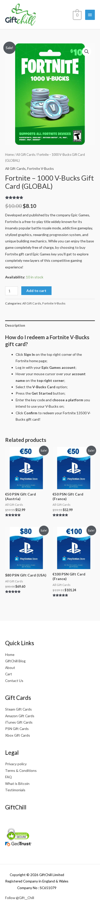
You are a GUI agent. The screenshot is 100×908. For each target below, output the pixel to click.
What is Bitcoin (17, 783)
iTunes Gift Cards (19, 722)
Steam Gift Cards (18, 709)
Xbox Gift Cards (17, 735)
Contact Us (14, 680)
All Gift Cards (25, 155)
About (10, 667)
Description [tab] (15, 325)
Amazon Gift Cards (19, 716)
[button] (86, 51)
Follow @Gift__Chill (19, 897)
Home (9, 155)
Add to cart (36, 290)
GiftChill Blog (15, 661)
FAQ (8, 777)
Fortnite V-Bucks (40, 168)
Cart (8, 674)
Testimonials (15, 790)
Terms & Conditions (21, 770)
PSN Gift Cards (17, 728)
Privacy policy (16, 764)
